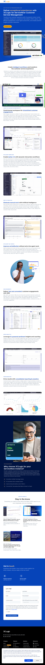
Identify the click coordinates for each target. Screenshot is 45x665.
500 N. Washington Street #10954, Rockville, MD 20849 (14, 634)
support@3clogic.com (7, 579)
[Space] (6, 631)
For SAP (14, 645)
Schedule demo (7, 26)
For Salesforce (16, 646)
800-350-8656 (22, 579)
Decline (37, 660)
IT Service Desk (26, 645)
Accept (28, 660)
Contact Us (36, 643)
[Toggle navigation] (41, 1)
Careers (7, 645)
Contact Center (26, 643)
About (4, 643)
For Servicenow (16, 643)
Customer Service (26, 646)
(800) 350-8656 (7, 636)
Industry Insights (6, 646)
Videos (35, 646)
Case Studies (36, 645)
